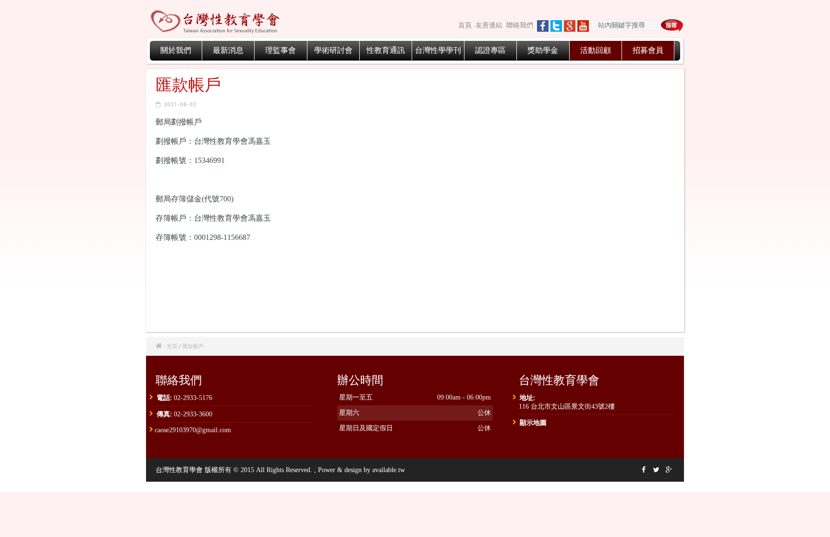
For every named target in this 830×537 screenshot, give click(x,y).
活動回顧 (595, 50)
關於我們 (175, 50)
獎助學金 (542, 50)
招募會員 (648, 50)
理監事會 (280, 50)
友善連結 (489, 25)
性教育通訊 (385, 50)
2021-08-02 (180, 104)
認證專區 (490, 50)
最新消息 (228, 50)
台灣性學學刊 (438, 50)
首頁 (465, 25)
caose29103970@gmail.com (193, 430)
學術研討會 (333, 50)
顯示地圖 (533, 422)
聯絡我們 (519, 25)
